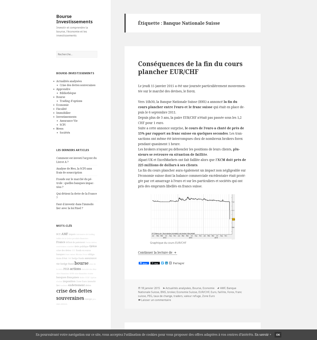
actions (75, 268)
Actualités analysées (69, 81)
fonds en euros (83, 250)
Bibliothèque (68, 93)
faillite (222, 292)
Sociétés (65, 132)
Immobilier (63, 113)
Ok (278, 335)
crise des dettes (63, 250)
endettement (76, 285)
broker (171, 292)
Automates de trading (85, 234)
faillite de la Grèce (64, 238)
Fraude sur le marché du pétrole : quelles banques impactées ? (75, 183)
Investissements (66, 117)
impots (72, 234)
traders (178, 296)
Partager (178, 263)
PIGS (66, 269)
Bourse (60, 97)
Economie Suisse (186, 292)
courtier (70, 246)
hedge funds (78, 258)
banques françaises (67, 277)
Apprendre (63, 89)
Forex (88, 242)
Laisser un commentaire (156, 300)
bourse (81, 263)
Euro (213, 292)
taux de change (163, 296)
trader (90, 273)
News (59, 128)
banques (60, 254)
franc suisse (70, 254)
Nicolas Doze (81, 254)
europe (88, 299)
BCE (58, 234)
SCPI (63, 124)
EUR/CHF (203, 292)
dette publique (81, 246)
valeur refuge (192, 296)
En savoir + (263, 334)
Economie (62, 105)
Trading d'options (71, 101)
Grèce (93, 246)
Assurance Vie (69, 121)
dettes (88, 285)
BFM (72, 273)
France (60, 242)
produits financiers (80, 238)
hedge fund (67, 263)
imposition (69, 281)
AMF (64, 234)
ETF (73, 250)
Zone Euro (81, 281)
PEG (149, 296)
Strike (82, 277)
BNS (163, 292)
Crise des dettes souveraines (77, 85)
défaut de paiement (75, 242)
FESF (87, 277)
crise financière (80, 273)
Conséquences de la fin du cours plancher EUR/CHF (190, 67)
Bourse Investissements (74, 19)
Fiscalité (61, 109)
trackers (63, 285)
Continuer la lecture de (157, 252)
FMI (69, 258)
